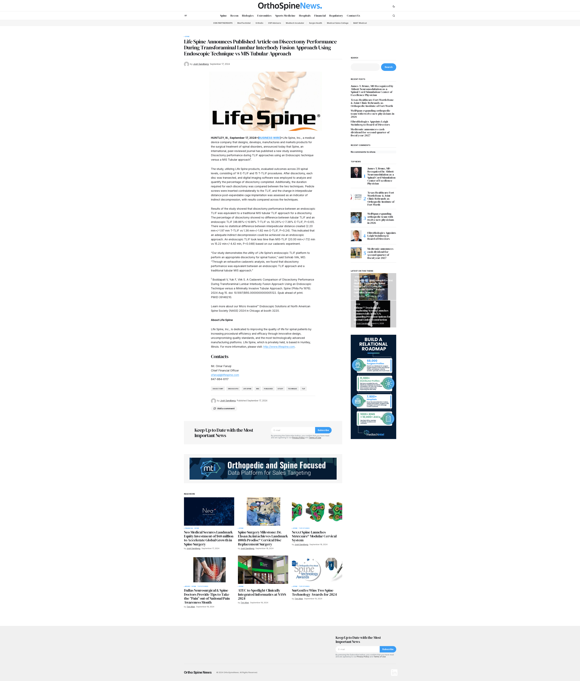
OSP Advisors (274, 23)
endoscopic (233, 389)
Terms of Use (315, 437)
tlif (303, 389)
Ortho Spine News (198, 672)
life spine (247, 389)
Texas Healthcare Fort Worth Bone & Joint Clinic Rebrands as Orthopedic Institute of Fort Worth (372, 102)
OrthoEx (259, 23)
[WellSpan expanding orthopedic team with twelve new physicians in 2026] (356, 217)
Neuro (187, 586)
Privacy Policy (298, 437)
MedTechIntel (244, 23)
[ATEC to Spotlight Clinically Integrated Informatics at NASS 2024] (263, 570)
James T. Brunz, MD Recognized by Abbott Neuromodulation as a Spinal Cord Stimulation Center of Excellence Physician (372, 91)
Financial (189, 528)
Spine (187, 36)
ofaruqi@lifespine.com (225, 374)
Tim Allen (360, 296)
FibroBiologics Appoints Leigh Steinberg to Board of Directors (370, 123)
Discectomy (218, 389)
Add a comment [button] (226, 408)
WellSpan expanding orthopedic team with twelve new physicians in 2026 (372, 113)
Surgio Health (315, 23)
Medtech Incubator (295, 23)
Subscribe (323, 430)
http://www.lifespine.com (279, 346)
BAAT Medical (360, 23)
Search (354, 58)
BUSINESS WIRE (269, 137)
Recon (357, 304)
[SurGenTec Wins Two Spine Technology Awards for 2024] (317, 570)
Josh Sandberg (363, 323)
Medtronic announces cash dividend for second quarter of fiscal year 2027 (370, 132)
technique (292, 389)
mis (257, 389)
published (268, 389)
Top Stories (304, 528)
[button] (393, 6)
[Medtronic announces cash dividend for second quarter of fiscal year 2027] (356, 252)
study (280, 389)
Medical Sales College (337, 23)
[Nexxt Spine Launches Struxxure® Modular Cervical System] (317, 511)
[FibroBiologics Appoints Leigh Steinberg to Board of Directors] (356, 235)
